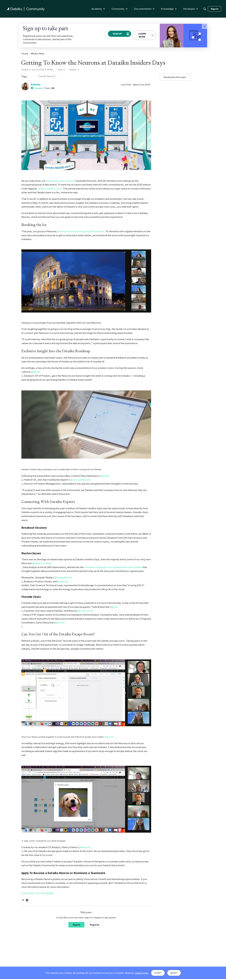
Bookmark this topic (175, 77)
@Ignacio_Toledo (42, 563)
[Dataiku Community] (25, 9)
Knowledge (167, 8)
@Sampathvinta (63, 577)
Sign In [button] (76, 924)
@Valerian (62, 581)
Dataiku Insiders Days (49, 188)
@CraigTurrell (85, 610)
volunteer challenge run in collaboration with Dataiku (113, 567)
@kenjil (36, 371)
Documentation (142, 8)
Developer (189, 8)
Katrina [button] (35, 84)
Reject (174, 972)
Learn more (142, 35)
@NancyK (108, 737)
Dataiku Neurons (47, 76)
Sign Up (117, 33)
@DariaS (60, 622)
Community (118, 8)
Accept (158, 972)
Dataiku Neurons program (60, 180)
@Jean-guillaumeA (80, 479)
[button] (204, 26)
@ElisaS (105, 475)
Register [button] (95, 924)
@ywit (114, 606)
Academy (96, 8)
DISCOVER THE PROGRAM (37, 893)
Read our (136, 972)
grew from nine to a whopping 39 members (80, 231)
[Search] (205, 9)
